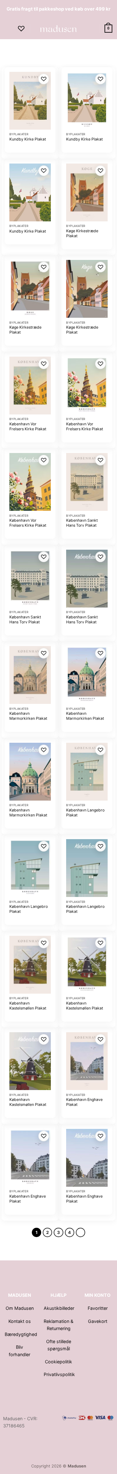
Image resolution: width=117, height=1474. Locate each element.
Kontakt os (19, 1321)
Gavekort (97, 1321)
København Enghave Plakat (84, 1102)
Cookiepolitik (58, 1361)
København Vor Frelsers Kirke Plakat (27, 426)
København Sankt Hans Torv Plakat (82, 523)
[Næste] (80, 1232)
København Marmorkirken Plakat (28, 716)
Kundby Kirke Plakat (27, 139)
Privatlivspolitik (59, 1374)
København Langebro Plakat (85, 812)
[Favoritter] (21, 28)
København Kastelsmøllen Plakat (27, 1005)
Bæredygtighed (21, 1334)
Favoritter (98, 1308)
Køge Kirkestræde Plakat (82, 233)
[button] (8, 28)
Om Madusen (20, 1308)
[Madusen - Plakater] (58, 28)
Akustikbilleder (60, 1308)
